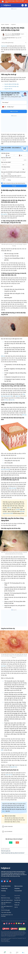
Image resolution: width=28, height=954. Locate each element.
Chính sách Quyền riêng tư (7, 900)
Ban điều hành (17, 900)
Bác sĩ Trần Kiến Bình (16, 33)
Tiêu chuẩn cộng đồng (6, 912)
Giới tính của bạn (5, 153)
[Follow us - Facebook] (2, 881)
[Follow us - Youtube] (10, 881)
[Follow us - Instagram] (4, 881)
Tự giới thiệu (17, 897)
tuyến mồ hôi (9, 774)
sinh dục (24, 414)
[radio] (2, 174)
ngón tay (17, 396)
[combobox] (23, 164)
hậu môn (12, 399)
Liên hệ (16, 907)
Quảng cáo (16, 904)
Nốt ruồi (3, 356)
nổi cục (9, 507)
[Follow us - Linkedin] (7, 881)
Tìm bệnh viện (4, 888)
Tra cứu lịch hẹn (18, 890)
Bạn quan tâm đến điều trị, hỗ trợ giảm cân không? (13, 172)
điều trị (4, 811)
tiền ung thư (4, 214)
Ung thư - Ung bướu (5, 24)
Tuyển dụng (17, 902)
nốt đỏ (18, 509)
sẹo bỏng (3, 666)
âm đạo (6, 399)
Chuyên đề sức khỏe (5, 886)
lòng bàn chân (9, 396)
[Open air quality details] (5, 952)
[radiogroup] (14, 155)
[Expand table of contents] (14, 42)
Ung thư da (13, 24)
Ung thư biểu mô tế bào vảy (11, 86)
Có (3, 174)
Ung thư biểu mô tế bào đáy (11, 84)
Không (9, 174)
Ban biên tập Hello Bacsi (10, 37)
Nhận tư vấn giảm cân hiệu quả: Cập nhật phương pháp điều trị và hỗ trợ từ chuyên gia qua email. (14, 183)
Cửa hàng (3, 890)
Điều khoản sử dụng (5, 897)
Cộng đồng (17, 888)
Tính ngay (14, 185)
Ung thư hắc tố (8, 88)
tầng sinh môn (13, 767)
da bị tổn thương (5, 469)
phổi (2, 750)
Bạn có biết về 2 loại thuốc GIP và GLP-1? (11, 176)
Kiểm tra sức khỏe (18, 886)
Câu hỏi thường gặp (5, 910)
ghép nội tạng (12, 488)
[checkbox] (2, 183)
